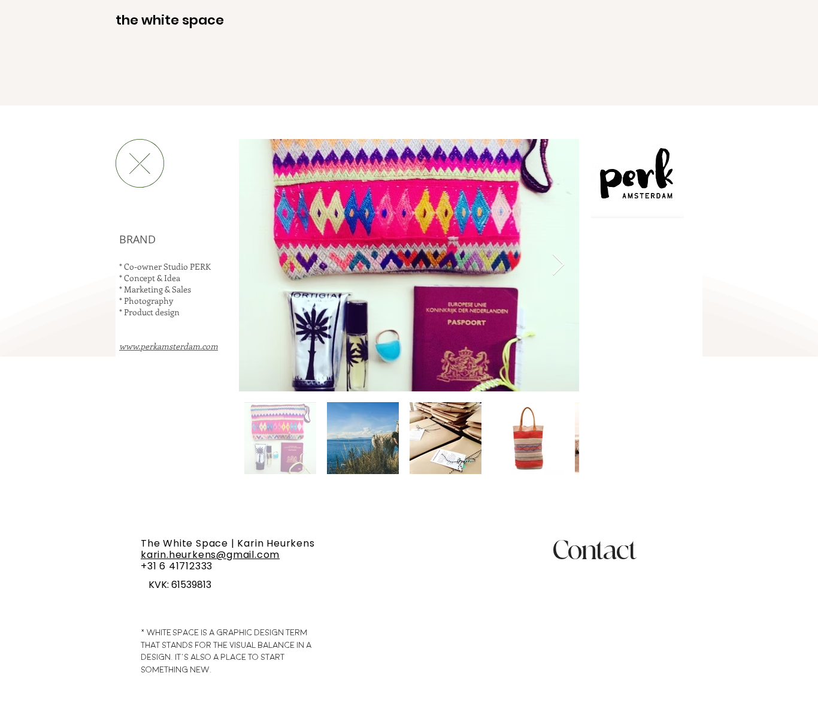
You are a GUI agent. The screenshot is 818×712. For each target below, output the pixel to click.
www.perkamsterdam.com (168, 346)
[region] (574, 597)
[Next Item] (558, 265)
